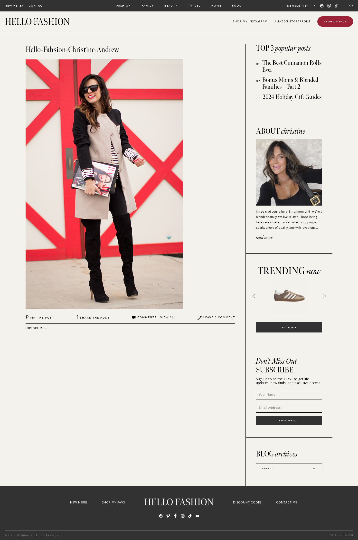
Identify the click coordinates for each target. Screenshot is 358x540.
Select (268, 468)
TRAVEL (194, 5)
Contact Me (286, 502)
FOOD (237, 5)
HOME (216, 5)
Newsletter (298, 5)
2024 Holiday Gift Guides (292, 97)
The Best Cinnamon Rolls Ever (292, 66)
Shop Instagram (250, 21)
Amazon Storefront (292, 21)
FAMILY (148, 5)
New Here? (14, 5)
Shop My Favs (335, 21)
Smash (348, 535)
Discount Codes (247, 502)
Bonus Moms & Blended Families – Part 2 (290, 83)
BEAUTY (171, 5)
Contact (37, 5)
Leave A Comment (219, 317)
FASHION (123, 5)
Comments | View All (156, 317)
